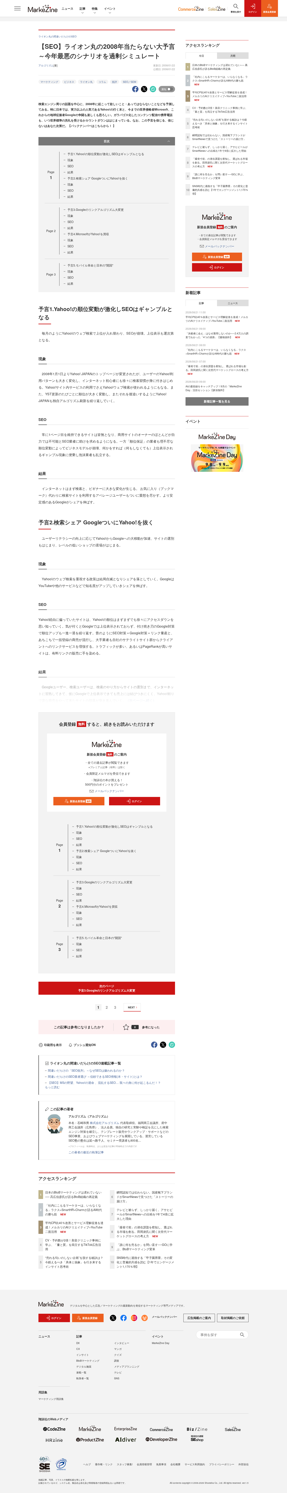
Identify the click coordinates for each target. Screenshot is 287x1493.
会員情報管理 (144, 1464)
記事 (83, 8)
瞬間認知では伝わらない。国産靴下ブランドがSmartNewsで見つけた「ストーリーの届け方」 (145, 1196)
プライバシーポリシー (221, 1464)
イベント (110, 8)
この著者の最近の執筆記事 (86, 1152)
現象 (70, 160)
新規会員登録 (80, 801)
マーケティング (49, 81)
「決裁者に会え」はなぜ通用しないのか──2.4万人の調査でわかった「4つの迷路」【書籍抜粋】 (217, 335)
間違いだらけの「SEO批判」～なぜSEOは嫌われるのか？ (86, 1070)
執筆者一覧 (82, 1378)
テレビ (118, 1372)
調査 (116, 1360)
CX (78, 1349)
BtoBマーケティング (87, 1360)
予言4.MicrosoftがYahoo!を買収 (88, 234)
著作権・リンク (104, 1464)
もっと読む (52, 1087)
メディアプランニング (126, 1366)
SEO (70, 166)
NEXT (131, 1007)
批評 (114, 81)
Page (51, 231)
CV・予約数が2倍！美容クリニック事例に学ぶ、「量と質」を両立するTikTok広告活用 (73, 1244)
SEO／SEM (129, 81)
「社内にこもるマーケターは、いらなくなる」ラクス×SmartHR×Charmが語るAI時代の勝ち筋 (73, 1209)
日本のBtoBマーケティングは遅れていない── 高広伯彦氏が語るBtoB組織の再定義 (73, 1194)
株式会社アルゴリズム (104, 1123)
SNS (116, 1378)
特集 (95, 8)
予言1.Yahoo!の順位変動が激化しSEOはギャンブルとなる (105, 154)
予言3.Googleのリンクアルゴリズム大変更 (95, 209)
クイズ (118, 1354)
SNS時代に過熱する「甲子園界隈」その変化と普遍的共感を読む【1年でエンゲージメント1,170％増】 (145, 1262)
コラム (102, 81)
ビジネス (69, 81)
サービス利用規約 (195, 1464)
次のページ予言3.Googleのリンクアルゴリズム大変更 (106, 988)
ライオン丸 (86, 81)
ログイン (137, 801)
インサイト (82, 1354)
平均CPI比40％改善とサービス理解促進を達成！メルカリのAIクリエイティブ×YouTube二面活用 (74, 1227)
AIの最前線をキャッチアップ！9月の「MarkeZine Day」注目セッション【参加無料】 (214, 388)
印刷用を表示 (53, 1045)
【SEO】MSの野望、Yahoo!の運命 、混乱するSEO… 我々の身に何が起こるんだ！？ (104, 1082)
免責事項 (161, 1464)
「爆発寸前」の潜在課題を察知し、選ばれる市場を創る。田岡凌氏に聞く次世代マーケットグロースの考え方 (144, 1231)
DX (78, 1343)
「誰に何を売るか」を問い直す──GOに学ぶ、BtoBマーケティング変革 (144, 1246)
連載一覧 (81, 1372)
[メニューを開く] (17, 8)
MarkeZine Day (160, 1343)
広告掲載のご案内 (199, 1318)
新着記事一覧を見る (217, 401)
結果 (70, 172)
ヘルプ (87, 1464)
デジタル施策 (83, 1366)
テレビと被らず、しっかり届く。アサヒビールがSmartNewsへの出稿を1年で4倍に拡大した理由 (145, 1214)
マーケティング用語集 (51, 1399)
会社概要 (175, 1464)
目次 (107, 141)
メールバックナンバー (109, 791)
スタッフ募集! (125, 1464)
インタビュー (121, 1343)
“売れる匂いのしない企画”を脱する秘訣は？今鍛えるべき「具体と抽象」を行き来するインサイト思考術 (74, 1262)
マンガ (118, 1349)
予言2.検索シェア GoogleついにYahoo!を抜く (97, 178)
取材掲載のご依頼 (233, 1318)
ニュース (67, 8)
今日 (201, 56)
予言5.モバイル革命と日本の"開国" (90, 265)
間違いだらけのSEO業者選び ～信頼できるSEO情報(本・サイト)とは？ (95, 1076)
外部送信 (243, 1464)
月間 (232, 56)
